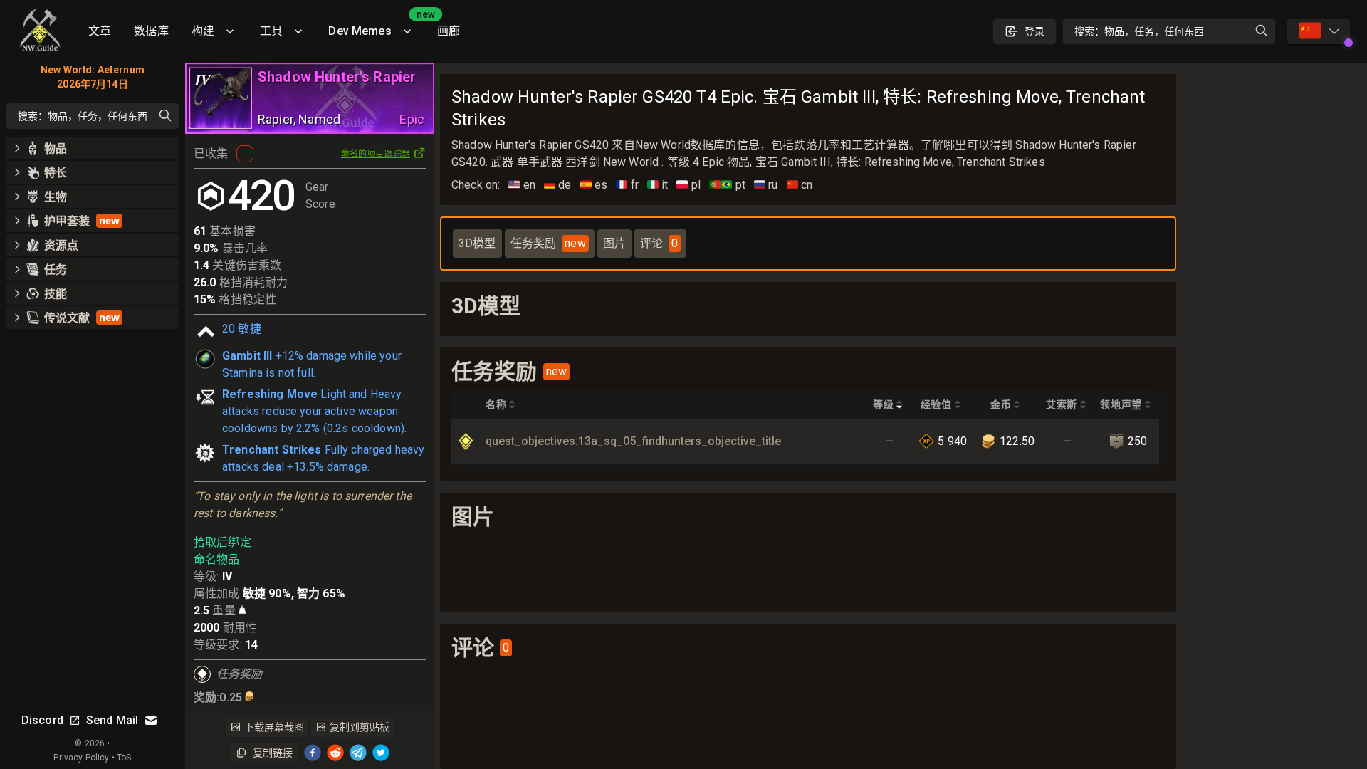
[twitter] (380, 753)
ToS (124, 758)
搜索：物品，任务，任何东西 (1139, 31)
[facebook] (312, 753)
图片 (614, 243)
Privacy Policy (81, 758)
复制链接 (273, 752)
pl (688, 185)
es (594, 185)
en (521, 185)
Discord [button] (42, 720)
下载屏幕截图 (274, 727)
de (558, 185)
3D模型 (477, 243)
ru (766, 185)
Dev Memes (376, 26)
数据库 (151, 31)
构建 (203, 31)
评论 (659, 243)
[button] (92, 148)
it (658, 185)
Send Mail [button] (112, 720)
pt (727, 185)
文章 (99, 31)
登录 (1034, 31)
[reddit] (335, 753)
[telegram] (358, 753)
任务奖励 (548, 243)
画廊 (448, 31)
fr (627, 185)
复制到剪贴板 (359, 727)
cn (800, 185)
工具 (271, 31)
